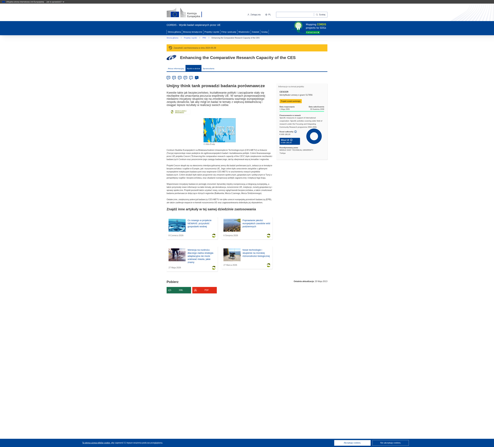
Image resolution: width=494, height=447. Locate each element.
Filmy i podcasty (228, 32)
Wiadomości (244, 32)
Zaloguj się (255, 14)
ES (180, 77)
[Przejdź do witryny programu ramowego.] (171, 57)
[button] (268, 14)
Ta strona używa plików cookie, (96, 443)
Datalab (255, 32)
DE (168, 77)
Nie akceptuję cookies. (390, 443)
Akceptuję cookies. (352, 443)
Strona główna (174, 32)
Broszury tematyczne (192, 32)
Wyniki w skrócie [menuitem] (193, 68)
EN (174, 77)
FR (185, 77)
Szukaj (264, 32)
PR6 (204, 38)
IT (191, 77)
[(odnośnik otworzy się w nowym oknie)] (187, 13)
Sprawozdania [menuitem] (208, 68)
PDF (207, 290)
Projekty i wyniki (211, 32)
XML (181, 290)
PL (197, 77)
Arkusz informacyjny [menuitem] (176, 68)
